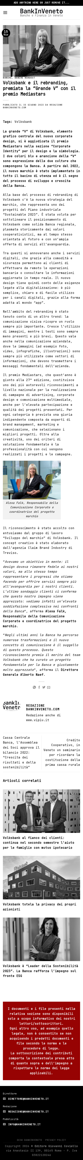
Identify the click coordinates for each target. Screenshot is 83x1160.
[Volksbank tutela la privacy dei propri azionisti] (41, 879)
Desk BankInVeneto (29, 1140)
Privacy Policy (55, 1140)
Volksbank (23, 122)
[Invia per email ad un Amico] (48, 687)
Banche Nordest (25, 77)
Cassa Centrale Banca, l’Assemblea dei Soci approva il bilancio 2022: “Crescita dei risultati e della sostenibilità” (21, 752)
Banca (19, 186)
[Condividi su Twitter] (43, 687)
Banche (7, 77)
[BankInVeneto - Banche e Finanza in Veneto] (41, 12)
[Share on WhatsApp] (34, 687)
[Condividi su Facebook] (39, 687)
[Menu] (5, 12)
